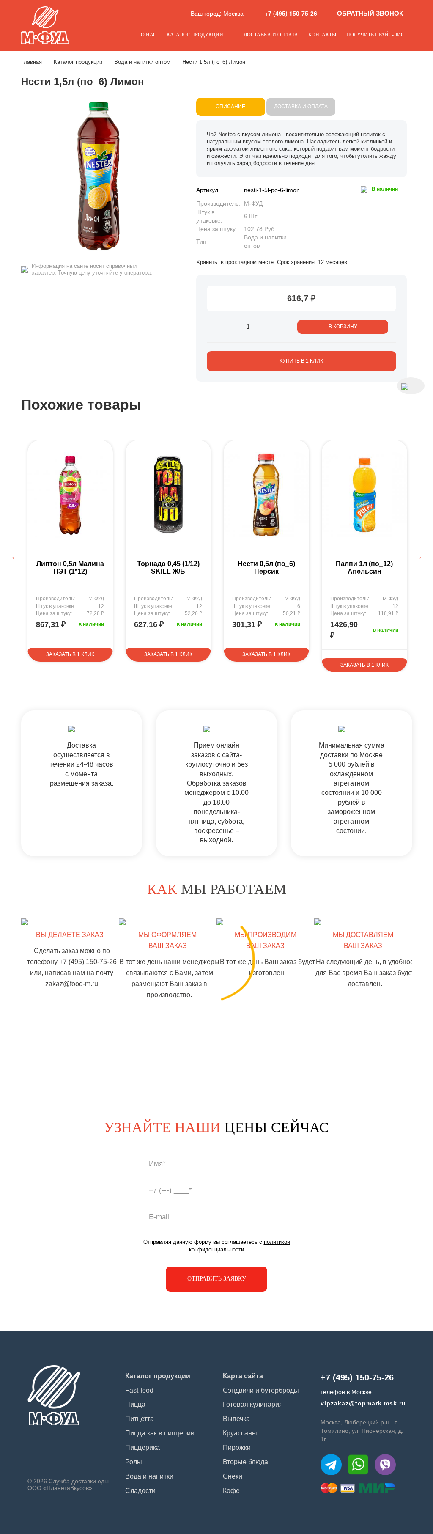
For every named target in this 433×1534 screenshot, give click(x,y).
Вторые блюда (245, 1461)
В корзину (343, 327)
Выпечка (236, 1418)
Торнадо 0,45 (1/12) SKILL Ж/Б (168, 567)
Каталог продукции (195, 35)
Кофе (231, 1490)
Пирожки (237, 1447)
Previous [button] (15, 556)
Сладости (140, 1490)
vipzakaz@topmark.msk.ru (363, 1403)
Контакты (322, 35)
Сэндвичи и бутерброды (261, 1390)
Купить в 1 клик (301, 361)
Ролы (133, 1461)
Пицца (135, 1404)
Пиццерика (142, 1447)
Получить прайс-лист (376, 35)
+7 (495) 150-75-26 (291, 13)
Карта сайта (243, 1376)
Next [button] (418, 556)
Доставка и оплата (271, 35)
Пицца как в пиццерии (160, 1433)
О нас (148, 35)
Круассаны (240, 1433)
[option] (70, 551)
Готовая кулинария (253, 1404)
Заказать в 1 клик (70, 654)
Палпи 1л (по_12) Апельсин (364, 567)
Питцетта (139, 1418)
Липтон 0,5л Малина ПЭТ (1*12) (70, 567)
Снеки (232, 1476)
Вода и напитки (149, 1476)
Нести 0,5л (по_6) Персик (266, 567)
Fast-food (139, 1390)
